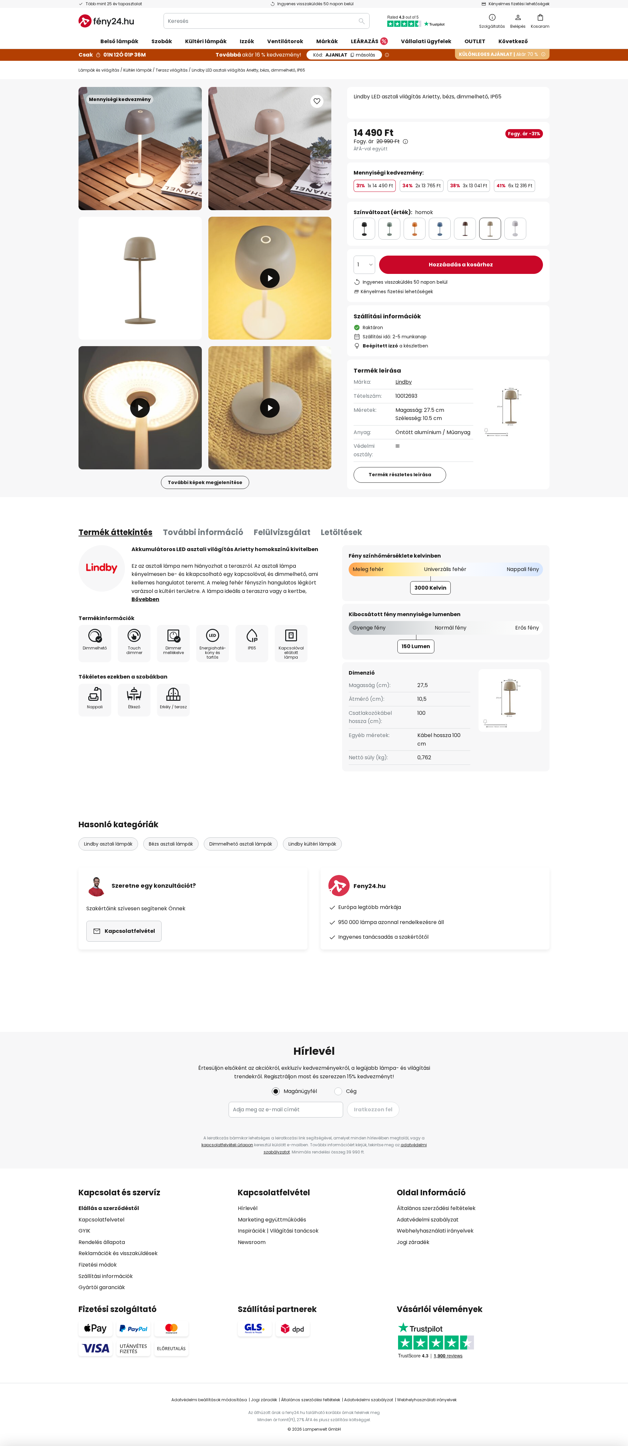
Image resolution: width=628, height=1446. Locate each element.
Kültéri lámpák (137, 70)
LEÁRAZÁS (364, 41)
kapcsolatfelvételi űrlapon (227, 1145)
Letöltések (341, 532)
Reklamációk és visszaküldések (118, 1253)
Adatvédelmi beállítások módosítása (209, 1400)
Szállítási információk (105, 1276)
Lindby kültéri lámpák (312, 844)
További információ (203, 532)
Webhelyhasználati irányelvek (435, 1231)
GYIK (84, 1231)
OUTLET (474, 41)
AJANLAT (344, 55)
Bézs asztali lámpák (171, 844)
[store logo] (106, 20)
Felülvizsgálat (282, 532)
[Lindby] (101, 568)
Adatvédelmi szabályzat (428, 1219)
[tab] (115, 532)
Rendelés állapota (101, 1242)
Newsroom (252, 1242)
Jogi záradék (413, 1242)
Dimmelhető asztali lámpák (240, 844)
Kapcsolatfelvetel (101, 1219)
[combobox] (266, 20)
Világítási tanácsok (294, 1231)
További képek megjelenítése (205, 482)
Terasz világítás (172, 70)
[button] (140, 278)
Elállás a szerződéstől (108, 1208)
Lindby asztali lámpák (108, 844)
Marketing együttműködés (272, 1219)
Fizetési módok (97, 1265)
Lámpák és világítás (98, 70)
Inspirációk (252, 1231)
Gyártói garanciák (101, 1287)
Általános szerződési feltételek (436, 1208)
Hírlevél (247, 1208)
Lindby (403, 382)
